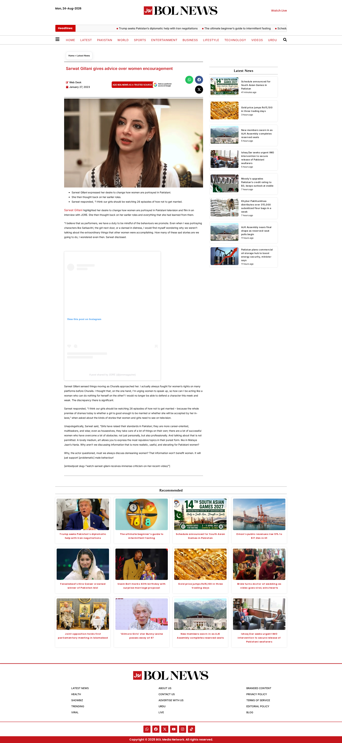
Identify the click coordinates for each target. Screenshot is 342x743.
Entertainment (164, 40)
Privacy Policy (256, 694)
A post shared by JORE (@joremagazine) (112, 374)
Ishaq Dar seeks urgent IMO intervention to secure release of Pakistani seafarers (259, 637)
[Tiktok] (191, 729)
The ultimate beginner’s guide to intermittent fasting (224, 28)
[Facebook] (155, 729)
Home (70, 40)
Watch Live (279, 11)
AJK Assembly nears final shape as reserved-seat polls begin (256, 231)
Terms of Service (258, 700)
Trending (77, 706)
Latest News (83, 55)
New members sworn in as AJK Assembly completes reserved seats (257, 134)
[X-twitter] (164, 729)
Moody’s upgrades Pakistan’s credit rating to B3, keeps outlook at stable (257, 182)
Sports (140, 40)
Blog (249, 712)
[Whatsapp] (147, 729)
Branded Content (258, 688)
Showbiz (77, 700)
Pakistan (104, 40)
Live (161, 712)
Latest (86, 40)
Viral (75, 712)
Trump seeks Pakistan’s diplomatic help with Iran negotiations (145, 28)
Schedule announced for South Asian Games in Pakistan (256, 85)
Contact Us (167, 694)
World (123, 40)
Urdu (272, 40)
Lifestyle (211, 40)
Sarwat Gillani (73, 210)
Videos (257, 40)
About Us (165, 688)
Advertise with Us (171, 700)
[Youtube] (173, 729)
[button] (189, 80)
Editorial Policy (257, 706)
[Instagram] (182, 729)
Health (76, 694)
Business (190, 40)
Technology (235, 40)
